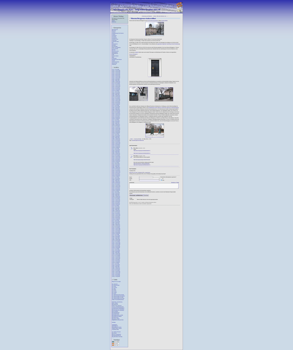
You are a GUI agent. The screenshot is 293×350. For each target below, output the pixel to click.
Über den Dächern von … (162, 16)
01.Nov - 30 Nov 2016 (116, 129)
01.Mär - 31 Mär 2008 (116, 253)
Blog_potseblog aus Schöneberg (118, 310)
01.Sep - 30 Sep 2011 (116, 203)
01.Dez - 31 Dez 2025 (116, 70)
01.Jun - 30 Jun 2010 (116, 221)
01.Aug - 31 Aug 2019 (116, 89)
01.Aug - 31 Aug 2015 (116, 147)
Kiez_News (114, 286)
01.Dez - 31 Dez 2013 (116, 171)
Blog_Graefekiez (115, 311)
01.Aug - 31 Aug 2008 (116, 247)
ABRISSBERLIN (115, 325)
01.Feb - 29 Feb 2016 (116, 140)
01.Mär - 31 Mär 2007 (116, 268)
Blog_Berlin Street (115, 317)
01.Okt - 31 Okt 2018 (116, 101)
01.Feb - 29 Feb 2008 (116, 254)
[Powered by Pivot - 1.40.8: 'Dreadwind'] (115, 342)
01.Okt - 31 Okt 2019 (116, 87)
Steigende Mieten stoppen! (117, 328)
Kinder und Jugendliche (116, 47)
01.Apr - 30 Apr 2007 (116, 266)
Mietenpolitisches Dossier (116, 327)
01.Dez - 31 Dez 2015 (116, 142)
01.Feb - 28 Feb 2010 (116, 226)
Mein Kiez (114, 49)
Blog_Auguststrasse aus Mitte (117, 315)
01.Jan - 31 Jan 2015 (116, 155)
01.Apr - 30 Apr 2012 (116, 195)
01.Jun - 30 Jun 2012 (116, 192)
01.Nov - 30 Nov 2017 (116, 114)
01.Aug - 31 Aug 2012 (116, 190)
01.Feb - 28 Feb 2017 (116, 125)
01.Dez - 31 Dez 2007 (116, 257)
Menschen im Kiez (115, 51)
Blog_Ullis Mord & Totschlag (117, 336)
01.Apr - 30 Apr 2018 (116, 108)
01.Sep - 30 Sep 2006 (116, 275)
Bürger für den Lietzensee (117, 305)
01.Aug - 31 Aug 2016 (116, 132)
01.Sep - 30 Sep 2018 (116, 102)
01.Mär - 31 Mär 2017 (116, 124)
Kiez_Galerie (114, 292)
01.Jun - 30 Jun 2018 (116, 106)
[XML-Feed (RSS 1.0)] (115, 343)
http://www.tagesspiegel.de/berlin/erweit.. (142, 159)
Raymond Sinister (115, 55)
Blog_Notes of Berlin (115, 318)
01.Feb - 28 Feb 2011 (116, 211)
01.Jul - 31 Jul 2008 (115, 248)
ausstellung (134, 140)
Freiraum (113, 34)
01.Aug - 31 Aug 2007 (116, 262)
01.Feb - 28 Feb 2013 (116, 183)
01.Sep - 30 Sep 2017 (116, 117)
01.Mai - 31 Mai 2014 (116, 165)
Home (155, 16)
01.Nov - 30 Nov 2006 (116, 272)
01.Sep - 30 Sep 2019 (116, 88)
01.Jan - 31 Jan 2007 (116, 270)
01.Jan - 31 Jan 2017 (116, 126)
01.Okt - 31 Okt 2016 (116, 130)
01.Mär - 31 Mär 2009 (116, 239)
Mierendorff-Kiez (115, 304)
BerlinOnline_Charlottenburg (117, 301)
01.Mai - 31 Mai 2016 (116, 136)
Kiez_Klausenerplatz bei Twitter (117, 297)
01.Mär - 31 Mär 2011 (116, 210)
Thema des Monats (115, 61)
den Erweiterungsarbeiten (152, 20)
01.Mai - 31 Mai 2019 (116, 93)
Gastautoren (114, 35)
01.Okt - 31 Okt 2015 (116, 144)
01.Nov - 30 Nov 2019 (116, 86)
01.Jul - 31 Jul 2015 (115, 148)
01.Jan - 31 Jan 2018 (116, 112)
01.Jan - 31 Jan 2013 (116, 184)
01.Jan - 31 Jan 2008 (116, 256)
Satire (113, 57)
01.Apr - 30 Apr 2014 (116, 166)
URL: (130, 180)
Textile (177, 182)
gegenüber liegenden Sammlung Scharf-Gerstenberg (168, 44)
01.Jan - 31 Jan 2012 (116, 198)
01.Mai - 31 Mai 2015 (116, 150)
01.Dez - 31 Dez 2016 (116, 128)
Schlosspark (114, 58)
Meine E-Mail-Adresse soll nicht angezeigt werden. (147, 199)
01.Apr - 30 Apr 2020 (116, 80)
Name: (130, 177)
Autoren (113, 20)
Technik (113, 60)
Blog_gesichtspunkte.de (116, 335)
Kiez (113, 42)
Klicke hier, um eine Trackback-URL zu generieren (139, 172)
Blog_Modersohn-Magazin (117, 316)
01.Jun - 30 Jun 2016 (116, 135)
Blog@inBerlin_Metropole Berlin (117, 319)
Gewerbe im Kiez (115, 39)
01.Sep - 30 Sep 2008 (116, 246)
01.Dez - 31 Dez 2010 (116, 214)
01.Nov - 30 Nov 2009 (116, 229)
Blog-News (114, 30)
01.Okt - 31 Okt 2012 (116, 187)
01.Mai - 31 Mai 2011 (116, 208)
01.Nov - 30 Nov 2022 (116, 74)
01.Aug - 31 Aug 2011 (116, 204)
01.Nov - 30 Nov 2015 (116, 143)
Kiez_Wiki (114, 288)
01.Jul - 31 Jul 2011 (115, 205)
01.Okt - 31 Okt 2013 (116, 173)
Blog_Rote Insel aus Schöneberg (118, 309)
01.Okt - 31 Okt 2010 (116, 216)
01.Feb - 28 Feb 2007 (116, 269)
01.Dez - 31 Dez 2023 (116, 71)
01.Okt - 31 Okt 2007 (116, 259)
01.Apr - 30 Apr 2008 (116, 252)
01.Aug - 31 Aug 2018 (116, 104)
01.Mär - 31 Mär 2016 (116, 138)
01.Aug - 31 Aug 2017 (116, 118)
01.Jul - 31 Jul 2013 (115, 177)
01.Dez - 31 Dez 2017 (116, 113)
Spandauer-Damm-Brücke (117, 59)
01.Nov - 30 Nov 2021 (116, 75)
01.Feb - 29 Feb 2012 (116, 197)
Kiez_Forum (114, 291)
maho (131, 139)
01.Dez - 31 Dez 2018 (116, 99)
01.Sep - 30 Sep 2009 (116, 232)
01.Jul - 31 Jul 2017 (115, 119)
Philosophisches (115, 53)
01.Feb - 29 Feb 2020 (116, 82)
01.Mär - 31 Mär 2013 (116, 181)
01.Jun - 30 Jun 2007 (116, 264)
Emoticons (173, 182)
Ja (162, 178)
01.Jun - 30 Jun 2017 (116, 120)
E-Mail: (130, 178)
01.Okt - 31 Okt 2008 (116, 245)
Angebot (136, 52)
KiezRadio (114, 45)
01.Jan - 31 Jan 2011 (116, 213)
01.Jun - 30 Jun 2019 (116, 92)
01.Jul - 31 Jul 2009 (115, 234)
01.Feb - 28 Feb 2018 (116, 111)
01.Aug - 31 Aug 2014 (116, 161)
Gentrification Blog (115, 329)
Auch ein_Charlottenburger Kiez (118, 306)
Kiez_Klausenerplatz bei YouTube (118, 298)
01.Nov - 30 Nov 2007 (116, 258)
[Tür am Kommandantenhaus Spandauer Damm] (154, 76)
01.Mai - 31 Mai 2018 (116, 107)
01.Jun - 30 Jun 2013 (116, 178)
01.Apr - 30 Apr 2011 (115, 209)
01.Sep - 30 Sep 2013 (116, 174)
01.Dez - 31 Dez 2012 (116, 185)
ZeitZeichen (114, 64)
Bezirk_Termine (115, 303)
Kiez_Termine (114, 287)
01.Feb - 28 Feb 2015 (116, 154)
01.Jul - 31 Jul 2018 (115, 105)
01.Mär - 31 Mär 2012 (116, 196)
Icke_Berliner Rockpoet (116, 331)
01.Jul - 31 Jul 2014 (115, 162)
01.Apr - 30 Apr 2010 (116, 223)
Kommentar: (131, 182)
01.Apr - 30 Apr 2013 (116, 180)
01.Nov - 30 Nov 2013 (116, 172)
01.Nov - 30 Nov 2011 (116, 201)
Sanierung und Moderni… (147, 16)
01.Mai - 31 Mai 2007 (116, 265)
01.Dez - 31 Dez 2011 (116, 199)
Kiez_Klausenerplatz (115, 285)
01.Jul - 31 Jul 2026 (115, 69)
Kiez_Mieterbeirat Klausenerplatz (118, 294)
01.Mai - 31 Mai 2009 (116, 236)
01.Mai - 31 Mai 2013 (116, 179)
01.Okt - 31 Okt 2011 (116, 202)
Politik (113, 54)
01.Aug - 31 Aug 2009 (116, 233)
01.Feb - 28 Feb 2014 (116, 168)
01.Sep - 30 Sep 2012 (116, 189)
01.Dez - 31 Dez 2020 (116, 76)
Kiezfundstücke (115, 43)
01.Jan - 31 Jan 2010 (116, 227)
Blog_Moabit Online (115, 313)
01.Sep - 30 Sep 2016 (116, 131)
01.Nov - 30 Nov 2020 (116, 77)
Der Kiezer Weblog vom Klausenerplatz (143, 6)
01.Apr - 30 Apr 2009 (116, 238)
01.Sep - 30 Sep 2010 (116, 217)
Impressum (114, 21)
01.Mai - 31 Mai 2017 (116, 122)
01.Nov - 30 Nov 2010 (116, 215)
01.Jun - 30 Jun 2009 (116, 235)
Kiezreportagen (115, 46)
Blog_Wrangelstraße (115, 312)
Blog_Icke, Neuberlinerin (116, 334)
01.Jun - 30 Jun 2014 (116, 163)
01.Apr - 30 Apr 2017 (116, 123)
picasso (142, 140)
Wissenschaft (114, 63)
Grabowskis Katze (115, 41)
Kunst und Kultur (115, 48)
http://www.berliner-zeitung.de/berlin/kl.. (142, 163)
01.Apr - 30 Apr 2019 (116, 94)
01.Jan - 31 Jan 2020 (116, 83)
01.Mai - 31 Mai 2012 (116, 193)
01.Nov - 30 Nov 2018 (116, 100)
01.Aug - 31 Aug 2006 (116, 276)
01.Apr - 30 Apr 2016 (116, 137)
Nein (163, 180)
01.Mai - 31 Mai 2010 (116, 222)
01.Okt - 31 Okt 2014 (116, 159)
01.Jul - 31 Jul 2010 (115, 220)
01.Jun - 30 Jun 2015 (116, 149)
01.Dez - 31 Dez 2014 (116, 156)
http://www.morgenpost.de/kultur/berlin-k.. (142, 150)
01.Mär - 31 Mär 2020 (116, 81)
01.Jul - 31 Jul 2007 (115, 263)
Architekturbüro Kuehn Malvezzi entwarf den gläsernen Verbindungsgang (163, 107)
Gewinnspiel (114, 40)
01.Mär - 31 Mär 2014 (116, 167)
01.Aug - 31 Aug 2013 (116, 175)
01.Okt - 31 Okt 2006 (116, 274)
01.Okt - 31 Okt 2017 (116, 116)
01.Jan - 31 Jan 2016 (116, 141)
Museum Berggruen (133, 54)
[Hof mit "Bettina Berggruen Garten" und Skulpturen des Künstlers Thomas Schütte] (154, 137)
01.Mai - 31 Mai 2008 (116, 251)
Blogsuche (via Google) (116, 281)
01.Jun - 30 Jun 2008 (116, 250)
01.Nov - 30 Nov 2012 (116, 186)
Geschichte (114, 36)
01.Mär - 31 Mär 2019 (116, 95)
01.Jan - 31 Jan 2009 (116, 241)
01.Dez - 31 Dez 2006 (116, 271)
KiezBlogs (114, 322)
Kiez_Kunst (114, 293)
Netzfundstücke (115, 52)
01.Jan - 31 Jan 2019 (116, 98)
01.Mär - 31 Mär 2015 (116, 153)
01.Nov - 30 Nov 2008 (116, 244)
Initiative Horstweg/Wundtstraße (118, 299)
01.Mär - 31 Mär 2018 (116, 110)
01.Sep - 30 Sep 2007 (116, 260)
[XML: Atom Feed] (115, 345)
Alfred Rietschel (115, 29)
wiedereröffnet (164, 20)
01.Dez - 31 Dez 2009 (116, 228)
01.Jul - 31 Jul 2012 (115, 191)
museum (138, 140)
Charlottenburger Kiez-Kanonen (118, 33)
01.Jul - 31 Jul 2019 (115, 90)
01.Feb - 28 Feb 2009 (116, 240)
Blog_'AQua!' (114, 333)
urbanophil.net (114, 324)
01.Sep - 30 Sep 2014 (116, 160)
